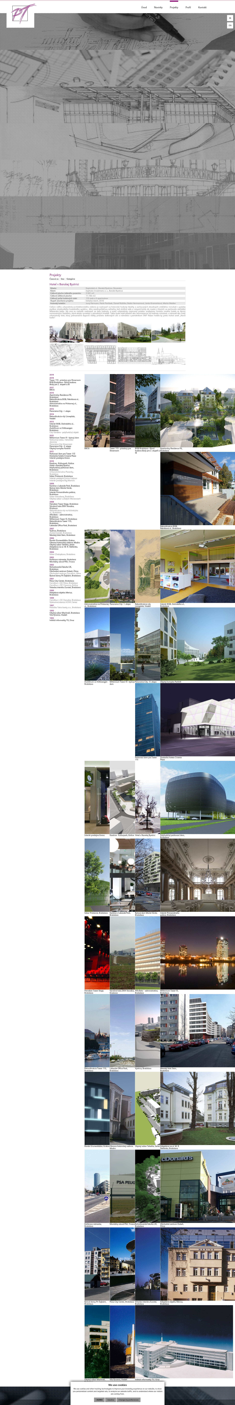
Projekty (174, 7)
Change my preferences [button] (128, 1400)
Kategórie (71, 279)
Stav (62, 279)
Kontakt (202, 7)
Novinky (158, 7)
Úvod (144, 7)
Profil (188, 7)
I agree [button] (99, 1400)
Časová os (54, 279)
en (230, 25)
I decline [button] (110, 1400)
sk (230, 18)
